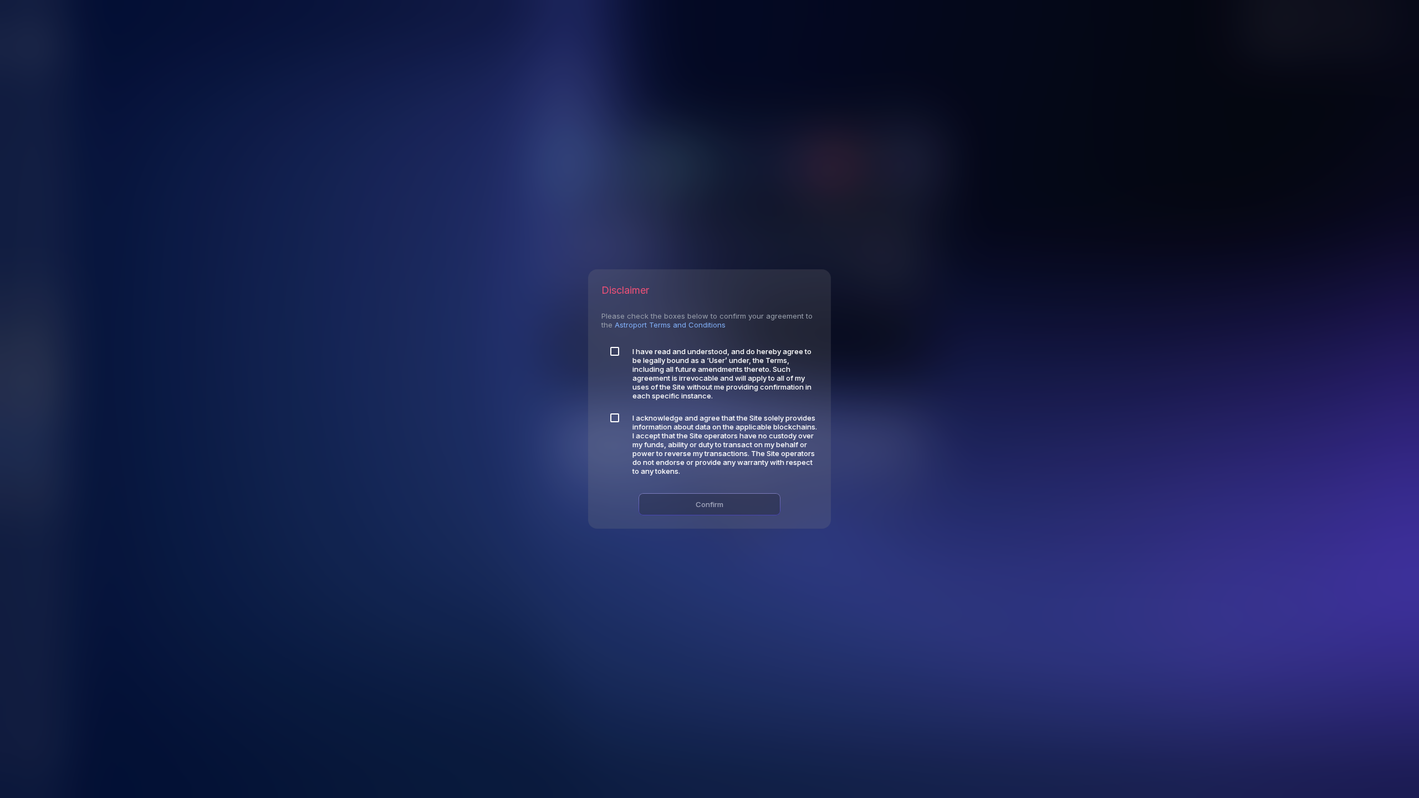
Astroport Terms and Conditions (670, 324)
